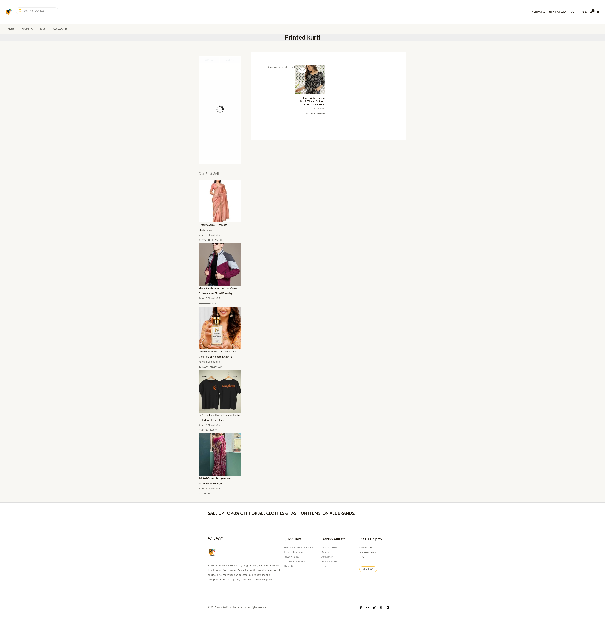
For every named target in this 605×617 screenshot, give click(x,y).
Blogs (324, 362)
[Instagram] (381, 405)
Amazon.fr (327, 353)
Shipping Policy (557, 12)
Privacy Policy (291, 353)
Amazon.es (327, 348)
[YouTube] (367, 405)
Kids (43, 29)
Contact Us (538, 12)
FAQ (572, 12)
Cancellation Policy (294, 358)
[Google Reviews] (387, 405)
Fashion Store (329, 358)
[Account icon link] (598, 12)
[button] (15, 29)
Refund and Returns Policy (298, 344)
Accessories (60, 29)
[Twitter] (374, 405)
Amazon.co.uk (329, 344)
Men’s (11, 29)
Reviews (368, 366)
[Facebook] (360, 405)
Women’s (27, 29)
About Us (289, 362)
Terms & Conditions (294, 348)
